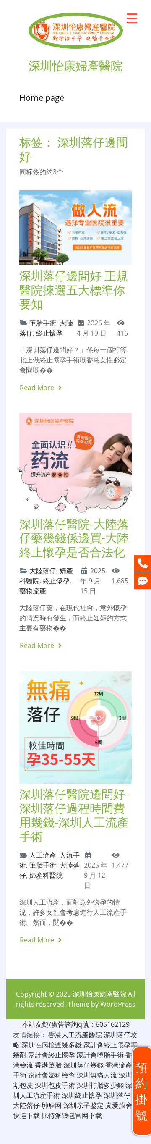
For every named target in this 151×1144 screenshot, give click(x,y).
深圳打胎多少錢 (100, 1085)
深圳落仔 (117, 1095)
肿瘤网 (52, 1105)
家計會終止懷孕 (51, 1055)
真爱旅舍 (118, 1105)
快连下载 (26, 1115)
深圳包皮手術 (55, 1085)
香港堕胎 (48, 1065)
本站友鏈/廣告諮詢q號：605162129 (76, 1024)
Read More (38, 387)
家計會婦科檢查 (51, 1075)
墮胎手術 (42, 323)
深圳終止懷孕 (82, 1095)
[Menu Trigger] (131, 17)
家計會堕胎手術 (100, 1055)
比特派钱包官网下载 (72, 1115)
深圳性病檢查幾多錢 (51, 1045)
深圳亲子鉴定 (83, 1105)
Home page (41, 97)
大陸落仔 (42, 570)
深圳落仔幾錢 (83, 1065)
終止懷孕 (49, 333)
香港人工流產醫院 (75, 1034)
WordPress (117, 1004)
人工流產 (42, 855)
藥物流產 (32, 591)
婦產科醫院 (46, 875)
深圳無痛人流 (97, 1075)
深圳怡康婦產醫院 (99, 994)
